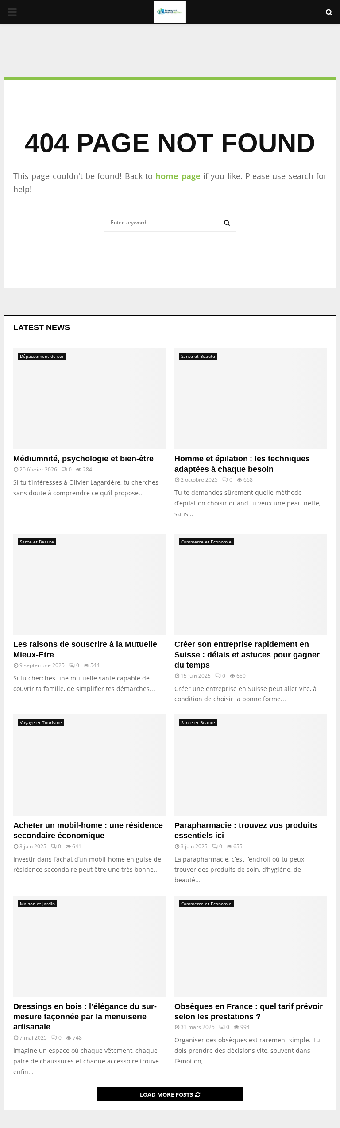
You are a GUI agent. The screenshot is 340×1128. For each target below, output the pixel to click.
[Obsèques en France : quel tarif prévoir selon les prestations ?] (250, 946)
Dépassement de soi (41, 356)
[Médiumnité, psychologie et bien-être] (89, 398)
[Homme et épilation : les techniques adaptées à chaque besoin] (250, 398)
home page (177, 176)
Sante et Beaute (198, 356)
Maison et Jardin (37, 903)
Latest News (41, 327)
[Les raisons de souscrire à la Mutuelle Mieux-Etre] (89, 584)
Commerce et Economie (206, 542)
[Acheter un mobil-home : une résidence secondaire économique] (89, 765)
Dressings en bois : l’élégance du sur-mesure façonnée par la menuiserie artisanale (85, 1017)
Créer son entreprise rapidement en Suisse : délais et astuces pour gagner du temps (247, 654)
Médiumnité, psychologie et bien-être (83, 458)
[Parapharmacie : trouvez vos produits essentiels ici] (250, 765)
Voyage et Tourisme (41, 722)
